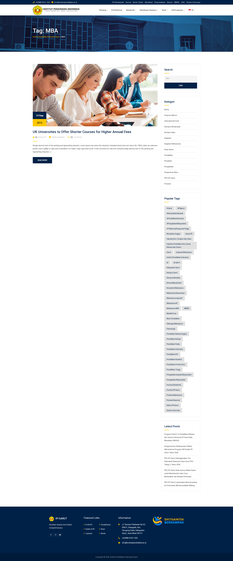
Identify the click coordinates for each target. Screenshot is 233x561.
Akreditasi (149, 2)
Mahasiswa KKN (173, 308)
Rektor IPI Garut (173, 405)
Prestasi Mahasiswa (174, 395)
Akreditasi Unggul (173, 234)
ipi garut (177, 262)
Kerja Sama (168, 149)
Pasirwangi (171, 329)
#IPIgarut (181, 208)
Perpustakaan (159, 2)
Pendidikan (168, 155)
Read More (42, 160)
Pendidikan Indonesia (175, 349)
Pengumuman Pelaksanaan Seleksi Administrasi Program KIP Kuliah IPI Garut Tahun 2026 (178, 449)
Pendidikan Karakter (174, 359)
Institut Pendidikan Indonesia (178, 257)
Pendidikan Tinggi (173, 370)
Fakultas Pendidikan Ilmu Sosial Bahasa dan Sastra (179, 245)
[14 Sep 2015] (95, 95)
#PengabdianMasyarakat (176, 224)
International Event (171, 121)
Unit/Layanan (177, 10)
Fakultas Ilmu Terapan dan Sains (179, 239)
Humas (128, 2)
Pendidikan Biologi (174, 339)
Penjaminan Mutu (171, 172)
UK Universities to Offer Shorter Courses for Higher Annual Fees (82, 132)
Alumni (169, 2)
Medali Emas (171, 313)
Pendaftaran (116, 10)
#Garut (169, 208)
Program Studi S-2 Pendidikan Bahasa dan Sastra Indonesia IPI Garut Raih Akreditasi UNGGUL (179, 437)
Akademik (130, 10)
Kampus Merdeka (173, 278)
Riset (164, 10)
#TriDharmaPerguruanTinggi (178, 229)
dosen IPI (188, 234)
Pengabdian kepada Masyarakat (179, 375)
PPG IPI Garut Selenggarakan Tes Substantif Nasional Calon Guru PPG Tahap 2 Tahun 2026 (178, 461)
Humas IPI (42, 137)
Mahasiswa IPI (172, 303)
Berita (54, 137)
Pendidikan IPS (172, 354)
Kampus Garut (172, 273)
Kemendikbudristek (174, 283)
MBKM (176, 2)
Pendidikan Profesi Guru (176, 364)
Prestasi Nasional (173, 400)
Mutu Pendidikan (173, 319)
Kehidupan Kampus (148, 10)
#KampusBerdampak (175, 213)
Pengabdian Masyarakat (176, 380)
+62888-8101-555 (43, 2)
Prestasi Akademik (174, 385)
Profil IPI (89, 525)
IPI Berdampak (118, 2)
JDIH (183, 2)
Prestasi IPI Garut (173, 390)
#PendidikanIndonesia (175, 218)
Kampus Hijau (169, 132)
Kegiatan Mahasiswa (172, 144)
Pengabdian (169, 167)
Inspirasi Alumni (170, 115)
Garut (169, 252)
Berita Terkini (138, 2)
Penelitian (168, 161)
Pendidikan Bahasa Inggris (177, 334)
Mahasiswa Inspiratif (175, 298)
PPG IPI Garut (169, 178)
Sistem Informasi (193, 2)
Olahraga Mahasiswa (175, 324)
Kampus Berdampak (172, 127)
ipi (167, 262)
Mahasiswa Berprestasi (176, 293)
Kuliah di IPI (90, 529)
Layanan (89, 533)
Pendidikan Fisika (173, 344)
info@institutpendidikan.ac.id (65, 2)
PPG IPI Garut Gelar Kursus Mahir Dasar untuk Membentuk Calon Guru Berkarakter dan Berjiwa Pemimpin (180, 473)
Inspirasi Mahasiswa (184, 252)
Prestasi (167, 184)
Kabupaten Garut (173, 268)
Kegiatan (61, 137)
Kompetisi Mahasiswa (175, 288)
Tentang (102, 10)
